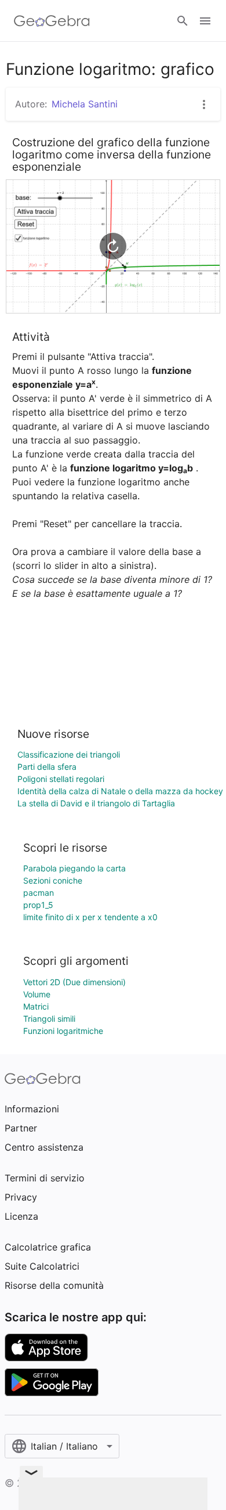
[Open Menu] (205, 21)
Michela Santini (85, 104)
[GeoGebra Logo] (52, 21)
